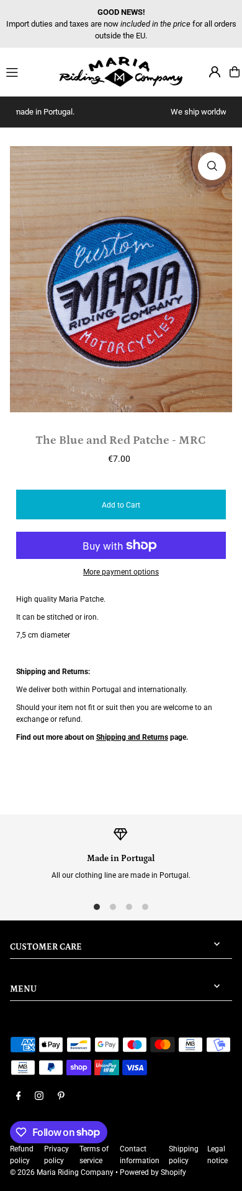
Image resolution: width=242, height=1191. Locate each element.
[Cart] (235, 71)
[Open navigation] (27, 71)
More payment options (121, 572)
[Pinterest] (61, 1096)
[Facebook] (18, 1096)
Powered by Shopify (153, 1172)
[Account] (214, 71)
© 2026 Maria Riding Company (62, 1172)
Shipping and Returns (132, 737)
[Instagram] (39, 1096)
